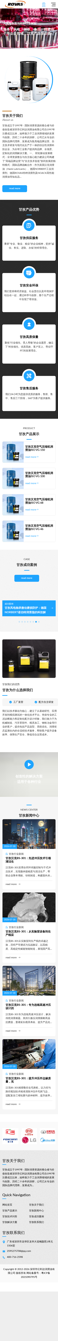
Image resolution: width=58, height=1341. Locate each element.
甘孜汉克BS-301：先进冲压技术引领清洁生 (28, 860)
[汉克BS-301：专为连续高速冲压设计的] (29, 981)
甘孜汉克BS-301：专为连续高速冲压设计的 (28, 1007)
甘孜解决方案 (9, 1222)
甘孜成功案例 (36, 1216)
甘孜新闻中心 (36, 1210)
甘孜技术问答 (9, 1216)
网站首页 (7, 1205)
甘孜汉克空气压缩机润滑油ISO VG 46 (39, 527)
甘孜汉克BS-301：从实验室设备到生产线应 (28, 933)
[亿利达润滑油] (15, 4)
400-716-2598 (15, 1257)
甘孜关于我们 (36, 1205)
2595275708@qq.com (19, 1251)
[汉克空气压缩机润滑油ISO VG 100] (13, 478)
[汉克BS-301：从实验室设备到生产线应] (29, 907)
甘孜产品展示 (9, 1210)
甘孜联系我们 (36, 1222)
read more (14, 188)
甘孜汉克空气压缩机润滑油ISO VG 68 (39, 501)
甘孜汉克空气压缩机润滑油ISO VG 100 (39, 475)
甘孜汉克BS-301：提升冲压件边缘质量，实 (28, 1080)
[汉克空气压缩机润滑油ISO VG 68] (13, 504)
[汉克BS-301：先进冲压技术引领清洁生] (29, 834)
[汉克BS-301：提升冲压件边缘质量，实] (29, 1054)
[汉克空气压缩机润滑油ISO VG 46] (13, 531)
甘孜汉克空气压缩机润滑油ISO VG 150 (39, 448)
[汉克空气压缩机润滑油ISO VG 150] (13, 452)
